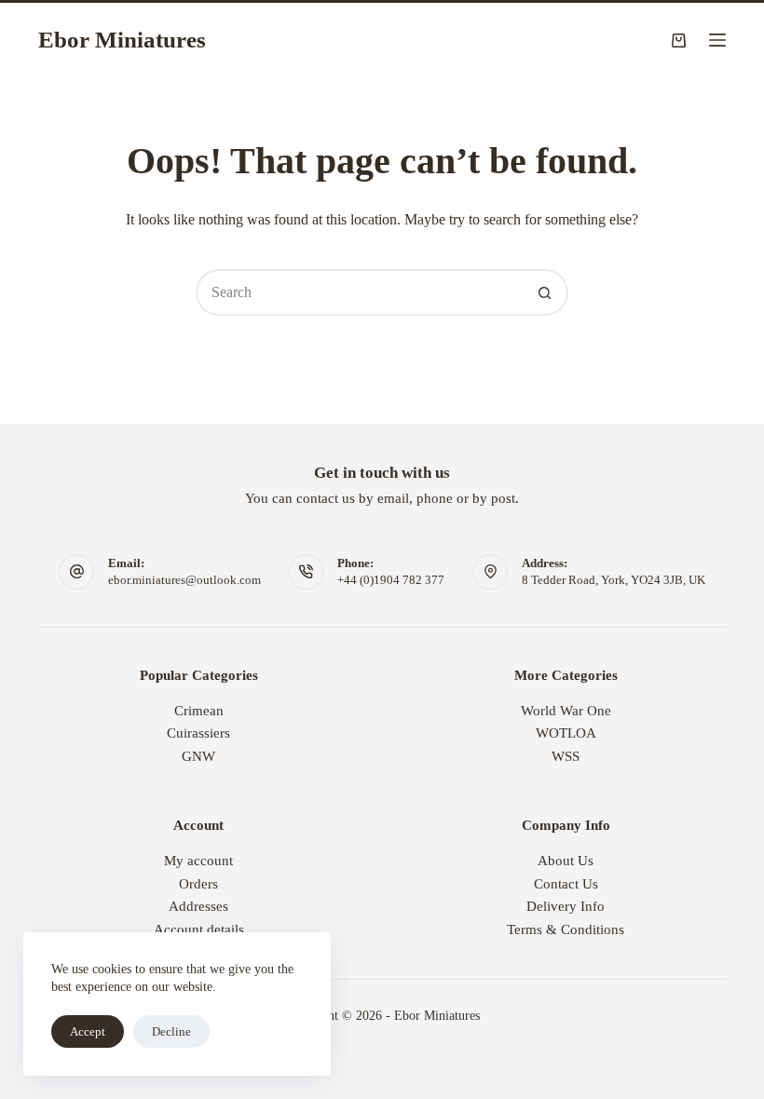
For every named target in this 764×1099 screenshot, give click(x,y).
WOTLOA (566, 733)
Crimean (199, 710)
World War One (566, 710)
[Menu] (717, 40)
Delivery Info (565, 906)
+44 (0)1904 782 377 (390, 580)
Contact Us (566, 883)
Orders (198, 883)
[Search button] (545, 292)
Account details (199, 929)
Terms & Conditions (565, 929)
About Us (565, 860)
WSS (566, 756)
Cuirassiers (198, 733)
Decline (171, 1031)
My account (198, 860)
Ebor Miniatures (122, 39)
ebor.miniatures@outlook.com (184, 580)
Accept (87, 1031)
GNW (198, 756)
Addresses (198, 906)
